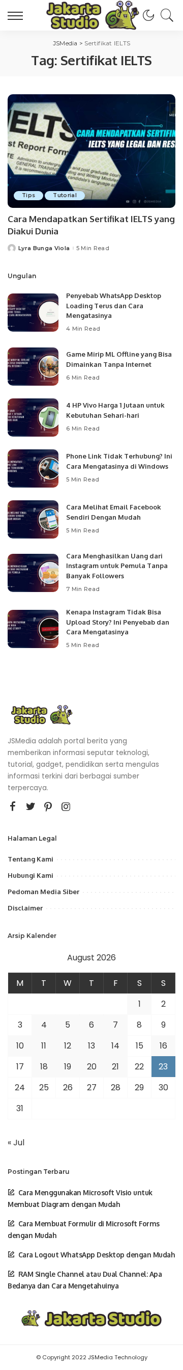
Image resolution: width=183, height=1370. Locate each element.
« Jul (16, 1142)
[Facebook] (13, 807)
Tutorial (65, 195)
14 (115, 1046)
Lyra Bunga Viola (44, 248)
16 (163, 1046)
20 (92, 1066)
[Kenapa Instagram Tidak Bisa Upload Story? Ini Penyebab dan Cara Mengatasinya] (33, 629)
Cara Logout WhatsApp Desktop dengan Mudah (96, 1254)
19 (67, 1066)
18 (44, 1066)
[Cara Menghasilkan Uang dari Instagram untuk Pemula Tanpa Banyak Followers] (33, 573)
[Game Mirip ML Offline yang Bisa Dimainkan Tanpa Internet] (33, 366)
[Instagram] (66, 807)
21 (115, 1066)
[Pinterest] (48, 807)
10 (20, 1046)
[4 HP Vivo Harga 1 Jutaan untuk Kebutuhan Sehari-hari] (33, 417)
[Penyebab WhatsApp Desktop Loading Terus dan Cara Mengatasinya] (33, 312)
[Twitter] (30, 807)
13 (91, 1046)
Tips (28, 195)
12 (67, 1046)
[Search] (164, 15)
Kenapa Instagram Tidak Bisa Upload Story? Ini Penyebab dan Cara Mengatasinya (117, 622)
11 (43, 1046)
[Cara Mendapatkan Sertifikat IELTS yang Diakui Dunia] (91, 151)
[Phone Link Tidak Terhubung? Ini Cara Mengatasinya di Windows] (33, 468)
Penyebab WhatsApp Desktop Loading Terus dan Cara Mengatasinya (113, 305)
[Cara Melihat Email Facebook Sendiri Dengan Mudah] (33, 519)
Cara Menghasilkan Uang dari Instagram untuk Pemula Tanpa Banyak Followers (117, 566)
